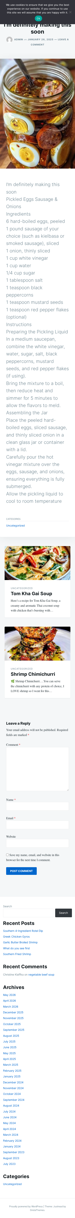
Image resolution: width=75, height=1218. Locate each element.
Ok (38, 18)
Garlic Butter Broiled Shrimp (20, 942)
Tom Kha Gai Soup (31, 593)
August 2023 (11, 1158)
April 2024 (9, 1129)
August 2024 (11, 1105)
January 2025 (12, 1076)
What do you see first (16, 948)
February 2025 (12, 1070)
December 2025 (13, 1012)
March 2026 (10, 1006)
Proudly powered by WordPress (26, 1206)
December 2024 (13, 1082)
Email (11, 818)
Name (11, 800)
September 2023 (13, 1152)
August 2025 (11, 1035)
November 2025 (13, 1018)
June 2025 (10, 1047)
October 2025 (12, 1024)
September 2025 (13, 1029)
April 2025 (9, 1059)
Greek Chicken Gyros (16, 936)
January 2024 (12, 1146)
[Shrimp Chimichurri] (37, 644)
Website (11, 836)
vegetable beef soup (41, 974)
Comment (13, 745)
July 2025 (9, 1041)
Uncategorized (15, 525)
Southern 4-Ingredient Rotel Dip (23, 930)
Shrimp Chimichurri (33, 674)
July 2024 (9, 1111)
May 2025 (9, 1053)
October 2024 (12, 1093)
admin (18, 39)
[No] (70, 12)
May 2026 (9, 994)
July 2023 (9, 1163)
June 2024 (10, 1117)
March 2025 (10, 1064)
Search (7, 906)
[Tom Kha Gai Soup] (37, 563)
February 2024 (12, 1140)
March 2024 (10, 1134)
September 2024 (13, 1099)
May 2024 (9, 1123)
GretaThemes (37, 1210)
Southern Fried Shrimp (17, 954)
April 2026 (9, 1000)
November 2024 (13, 1088)
